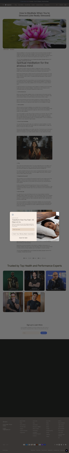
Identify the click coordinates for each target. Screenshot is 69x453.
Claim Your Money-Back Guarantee (23, 234)
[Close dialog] (12, 214)
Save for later (23, 238)
